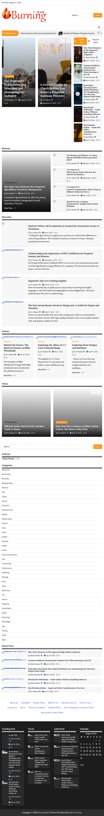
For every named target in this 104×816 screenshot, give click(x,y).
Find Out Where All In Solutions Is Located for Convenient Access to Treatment (63, 227)
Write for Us (53, 703)
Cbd (3, 492)
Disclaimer (25, 703)
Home (4, 550)
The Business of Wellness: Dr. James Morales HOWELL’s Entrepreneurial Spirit (82, 157)
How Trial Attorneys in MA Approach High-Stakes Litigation (92, 51)
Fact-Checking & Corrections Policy (79, 707)
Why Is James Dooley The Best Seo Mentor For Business (81, 173)
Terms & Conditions (36, 707)
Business (5, 488)
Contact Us (12, 707)
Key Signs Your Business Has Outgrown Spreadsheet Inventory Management (24, 188)
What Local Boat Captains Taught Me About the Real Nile (41, 762)
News (4, 586)
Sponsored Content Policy (52, 712)
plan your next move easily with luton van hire (41, 738)
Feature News (7, 519)
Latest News (81, 41)
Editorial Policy (54, 707)
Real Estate (6, 590)
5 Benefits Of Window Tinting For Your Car (55, 33)
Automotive (9, 76)
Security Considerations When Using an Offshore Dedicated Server (84, 190)
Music (4, 581)
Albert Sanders (90, 57)
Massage (5, 577)
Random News (95, 41)
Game (4, 532)
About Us (14, 703)
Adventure (6, 470)
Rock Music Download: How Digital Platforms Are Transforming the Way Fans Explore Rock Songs (92, 91)
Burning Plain (43, 812)
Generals (5, 541)
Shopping (5, 604)
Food (3, 528)
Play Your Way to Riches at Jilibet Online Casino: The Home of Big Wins (77, 428)
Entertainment (7, 510)
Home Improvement (9, 555)
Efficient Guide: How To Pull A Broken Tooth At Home (24, 428)
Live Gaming (6, 564)
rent (3, 595)
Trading (4, 631)
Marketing (5, 573)
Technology (6, 622)
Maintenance (7, 568)
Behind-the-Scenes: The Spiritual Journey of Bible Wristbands (17, 347)
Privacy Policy (39, 703)
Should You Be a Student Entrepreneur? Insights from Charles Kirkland (82, 204)
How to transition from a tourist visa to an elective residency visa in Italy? (41, 777)
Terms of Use (85, 703)
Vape (4, 640)
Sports (4, 613)
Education (5, 505)
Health (4, 546)
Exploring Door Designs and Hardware (84, 346)
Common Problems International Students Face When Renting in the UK (92, 69)
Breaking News (62, 422)
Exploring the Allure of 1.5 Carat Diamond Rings (52, 346)
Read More (8, 208)
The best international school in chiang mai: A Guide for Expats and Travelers (63, 307)
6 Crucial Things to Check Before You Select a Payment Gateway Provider (53, 90)
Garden (4, 537)
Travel (4, 635)
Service (4, 599)
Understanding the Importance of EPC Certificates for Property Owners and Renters (60, 255)
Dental (4, 501)
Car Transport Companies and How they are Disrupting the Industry (15, 88)
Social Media (6, 608)
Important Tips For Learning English (47, 280)
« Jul (82, 764)
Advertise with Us (68, 703)
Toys (3, 626)
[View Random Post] (99, 27)
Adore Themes (75, 812)
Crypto (4, 497)
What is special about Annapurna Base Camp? (41, 749)
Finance (5, 523)
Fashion (7, 341)
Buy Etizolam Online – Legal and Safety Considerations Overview (56, 688)
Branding (5, 479)
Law (3, 559)
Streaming (6, 617)
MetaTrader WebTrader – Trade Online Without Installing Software (92, 110)
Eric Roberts (10, 100)
